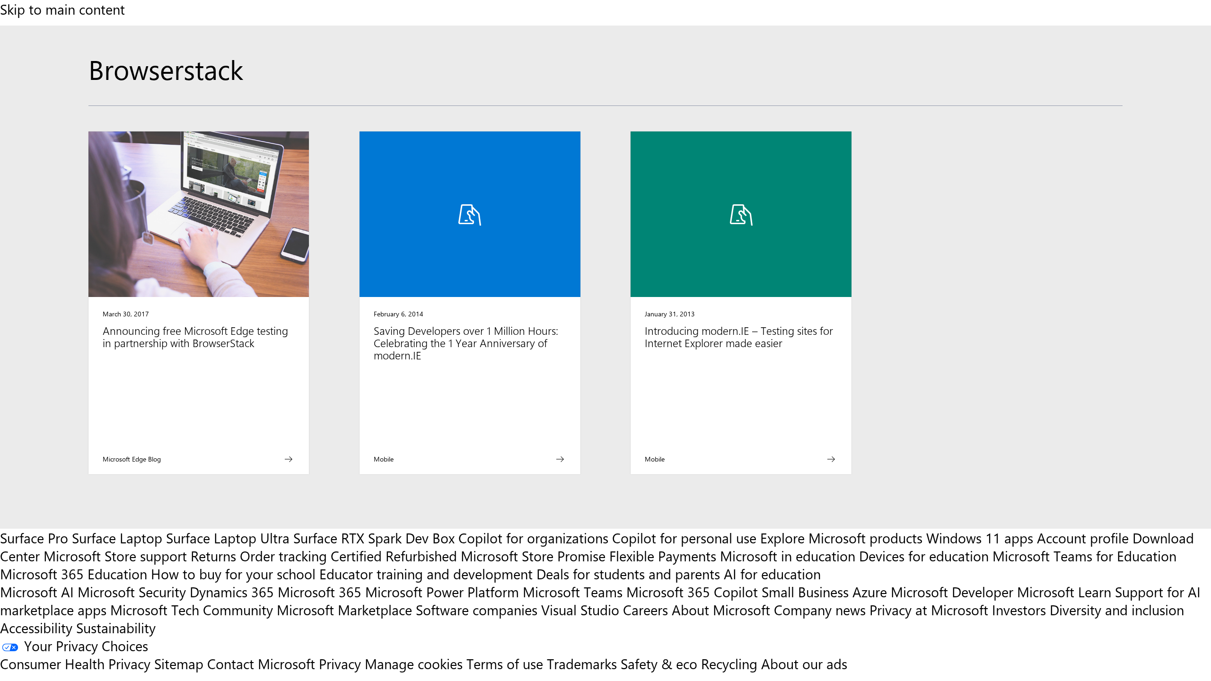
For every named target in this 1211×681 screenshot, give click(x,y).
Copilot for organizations (533, 538)
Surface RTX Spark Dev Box (374, 538)
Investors (1019, 610)
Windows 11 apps (979, 538)
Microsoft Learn (1064, 592)
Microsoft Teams (573, 592)
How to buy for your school (233, 574)
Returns (213, 556)
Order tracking (283, 556)
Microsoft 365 (319, 592)
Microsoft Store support (115, 556)
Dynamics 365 (232, 592)
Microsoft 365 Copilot (692, 592)
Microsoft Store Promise (533, 556)
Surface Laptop (117, 538)
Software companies (476, 610)
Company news (820, 610)
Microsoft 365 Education (73, 574)
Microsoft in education (787, 556)
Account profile (1083, 538)
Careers (645, 610)
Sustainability (116, 628)
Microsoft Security (132, 592)
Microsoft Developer (952, 592)
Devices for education (924, 556)
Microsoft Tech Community (191, 610)
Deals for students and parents (628, 574)
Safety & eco (659, 663)
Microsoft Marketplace (344, 610)
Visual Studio (580, 610)
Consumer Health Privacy (75, 663)
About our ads (804, 663)
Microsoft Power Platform (442, 592)
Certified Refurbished (394, 556)
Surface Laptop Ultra (228, 538)
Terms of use (504, 663)
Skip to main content (62, 9)
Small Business (805, 592)
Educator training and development (426, 574)
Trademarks (582, 663)
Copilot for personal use (684, 538)
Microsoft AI (37, 592)
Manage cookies (414, 663)
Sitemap (178, 663)
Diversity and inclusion (1117, 610)
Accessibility (36, 628)
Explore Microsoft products (841, 538)
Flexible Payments (662, 556)
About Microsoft (721, 610)
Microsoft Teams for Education (1084, 556)
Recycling (729, 663)
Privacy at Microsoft (928, 610)
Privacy (342, 663)
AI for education (772, 574)
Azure (869, 592)
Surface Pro (34, 538)
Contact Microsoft (261, 663)
